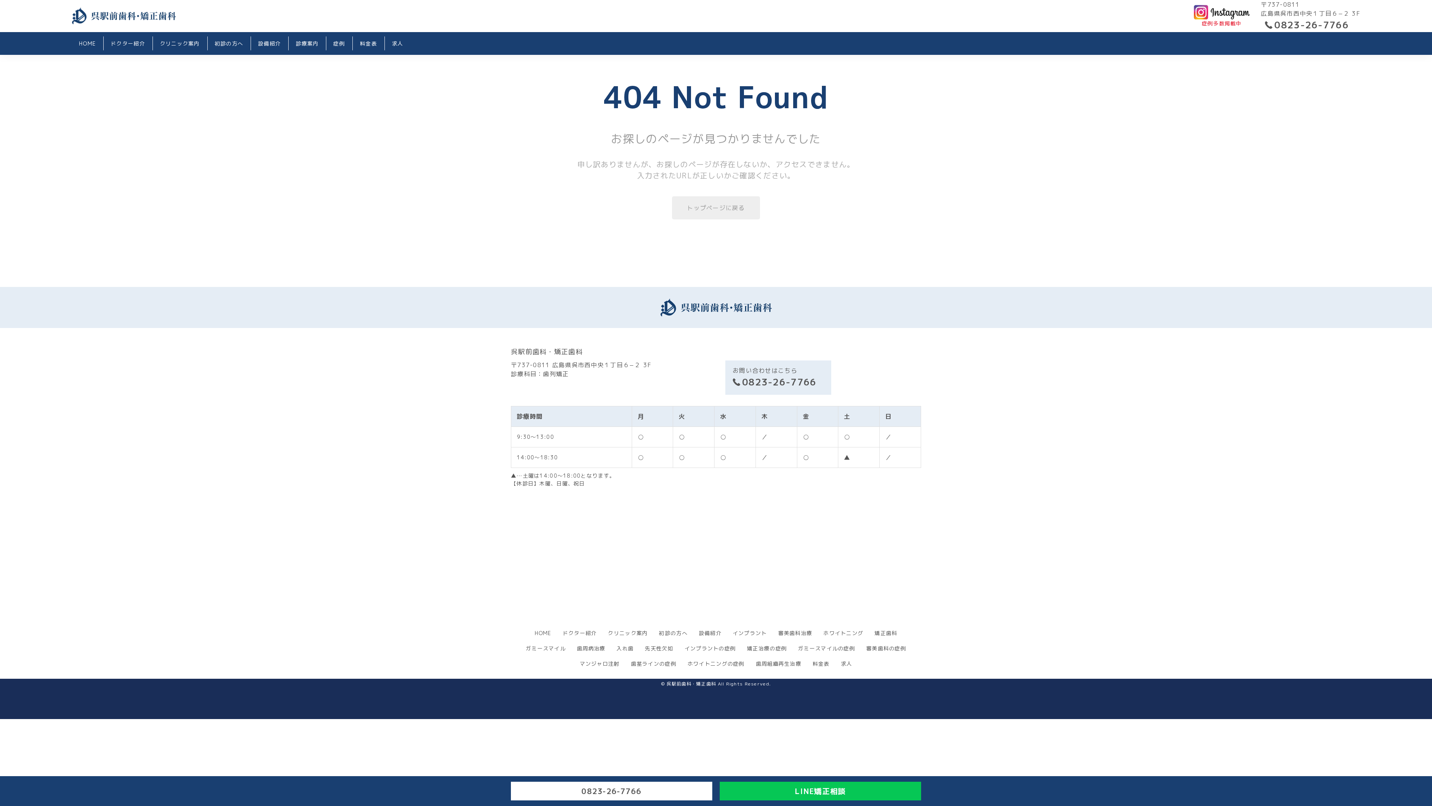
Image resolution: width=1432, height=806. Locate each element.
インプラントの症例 (710, 648)
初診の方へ (229, 43)
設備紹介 (269, 43)
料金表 (368, 43)
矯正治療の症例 (767, 648)
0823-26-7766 (1311, 24)
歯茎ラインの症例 (653, 663)
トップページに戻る (716, 208)
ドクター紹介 (128, 43)
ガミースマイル (546, 648)
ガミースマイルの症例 (826, 648)
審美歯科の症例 (886, 648)
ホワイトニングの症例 (716, 663)
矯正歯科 (885, 633)
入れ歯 (625, 648)
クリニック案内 (180, 43)
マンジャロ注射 (600, 663)
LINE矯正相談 (820, 791)
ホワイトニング (843, 633)
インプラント (750, 633)
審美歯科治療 (795, 633)
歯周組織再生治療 (778, 663)
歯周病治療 (591, 648)
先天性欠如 (659, 648)
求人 (397, 43)
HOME (87, 43)
